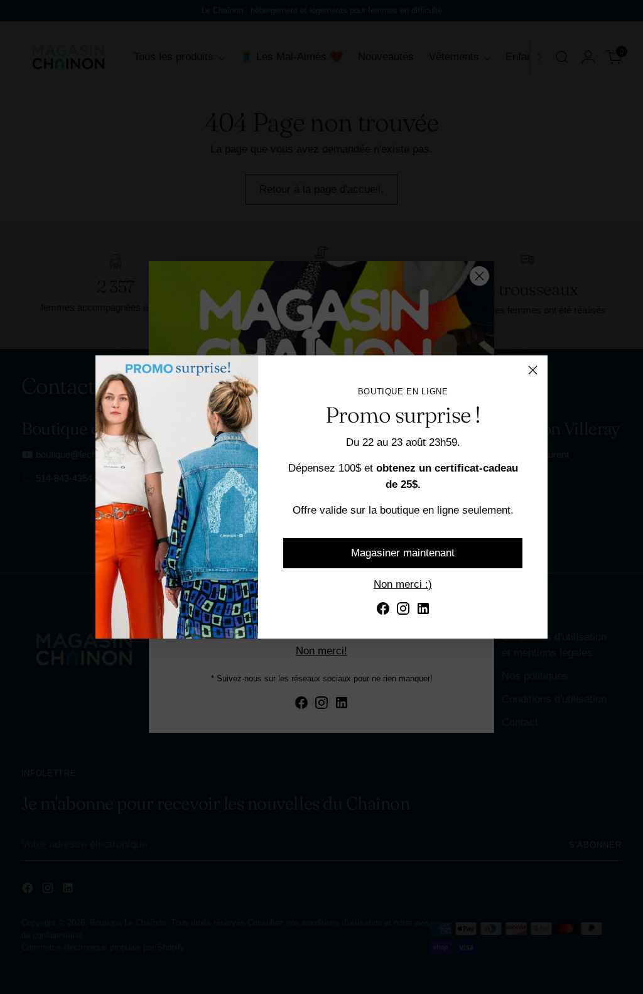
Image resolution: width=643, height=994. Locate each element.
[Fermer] (533, 370)
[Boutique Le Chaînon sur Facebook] (383, 610)
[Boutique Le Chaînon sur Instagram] (403, 610)
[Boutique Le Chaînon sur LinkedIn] (423, 610)
